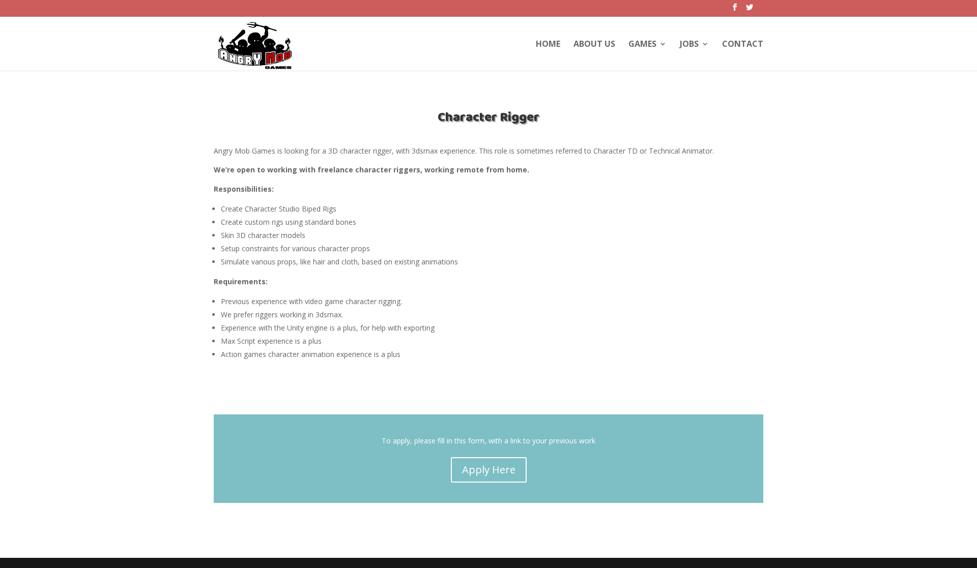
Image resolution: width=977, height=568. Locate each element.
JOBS (689, 44)
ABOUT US (594, 44)
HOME (548, 44)
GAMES (642, 44)
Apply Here (488, 469)
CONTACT (742, 44)
